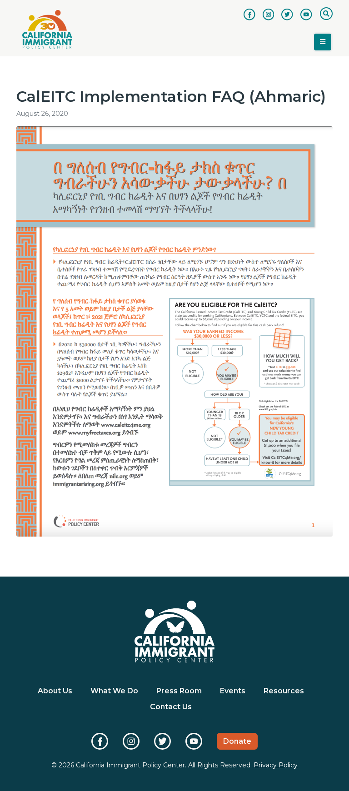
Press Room (179, 691)
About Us (55, 691)
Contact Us (171, 706)
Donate (237, 741)
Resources (284, 691)
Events (232, 691)
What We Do (114, 691)
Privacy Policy (276, 765)
